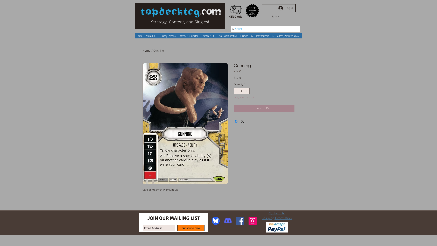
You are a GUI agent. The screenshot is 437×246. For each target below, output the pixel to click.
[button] (278, 16)
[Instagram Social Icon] (253, 221)
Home (146, 50)
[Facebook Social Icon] (240, 221)
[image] (216, 221)
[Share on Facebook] (236, 121)
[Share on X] (243, 121)
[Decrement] (236, 91)
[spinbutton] (242, 91)
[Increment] (247, 91)
